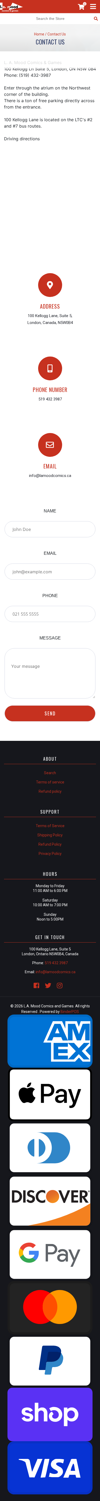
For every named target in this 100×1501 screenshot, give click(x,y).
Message (50, 638)
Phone (50, 595)
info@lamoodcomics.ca (50, 475)
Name (50, 511)
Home (39, 34)
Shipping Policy (50, 835)
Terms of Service (50, 826)
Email (50, 553)
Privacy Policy (50, 853)
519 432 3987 (50, 399)
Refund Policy (50, 844)
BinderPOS (70, 1011)
